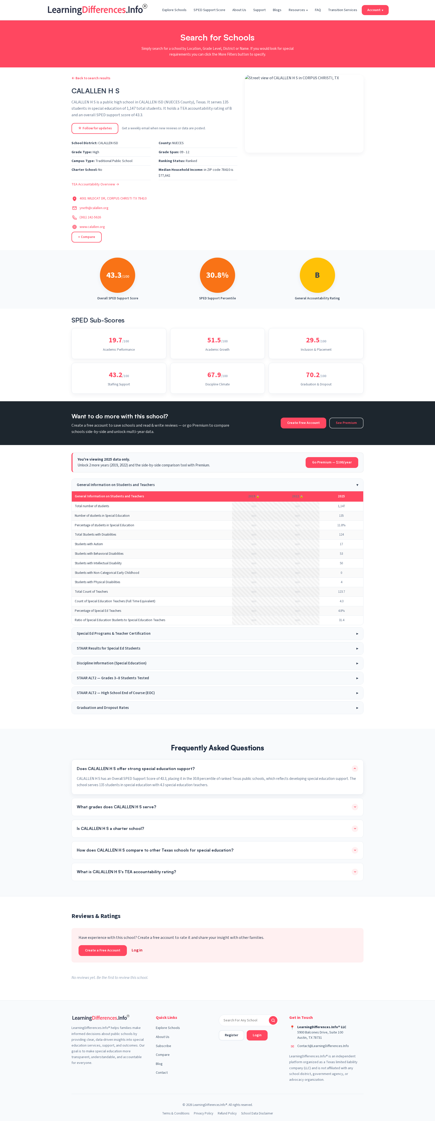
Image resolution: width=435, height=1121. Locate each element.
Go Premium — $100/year (332, 462)
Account (375, 10)
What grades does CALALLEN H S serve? (116, 806)
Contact (162, 1072)
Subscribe (163, 1046)
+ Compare (86, 236)
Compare (163, 1054)
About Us (239, 10)
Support (259, 10)
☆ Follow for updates (95, 128)
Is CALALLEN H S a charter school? (110, 828)
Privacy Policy (203, 1113)
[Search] (273, 1020)
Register (231, 1035)
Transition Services (342, 10)
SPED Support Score (209, 10)
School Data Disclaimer (257, 1113)
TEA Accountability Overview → (95, 184)
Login (257, 1035)
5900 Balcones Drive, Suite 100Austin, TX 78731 (320, 1035)
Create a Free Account (102, 950)
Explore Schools (174, 10)
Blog (159, 1063)
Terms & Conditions (175, 1113)
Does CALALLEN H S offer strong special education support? (136, 768)
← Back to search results (90, 78)
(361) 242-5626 (90, 217)
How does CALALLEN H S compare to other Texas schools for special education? (155, 850)
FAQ (318, 10)
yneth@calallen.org (94, 208)
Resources (298, 10)
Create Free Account (303, 422)
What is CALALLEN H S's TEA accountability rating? (126, 871)
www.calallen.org (92, 226)
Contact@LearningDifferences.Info (323, 1046)
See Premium (346, 422)
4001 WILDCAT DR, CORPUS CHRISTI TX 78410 (113, 198)
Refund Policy (227, 1113)
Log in (137, 950)
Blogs (277, 10)
